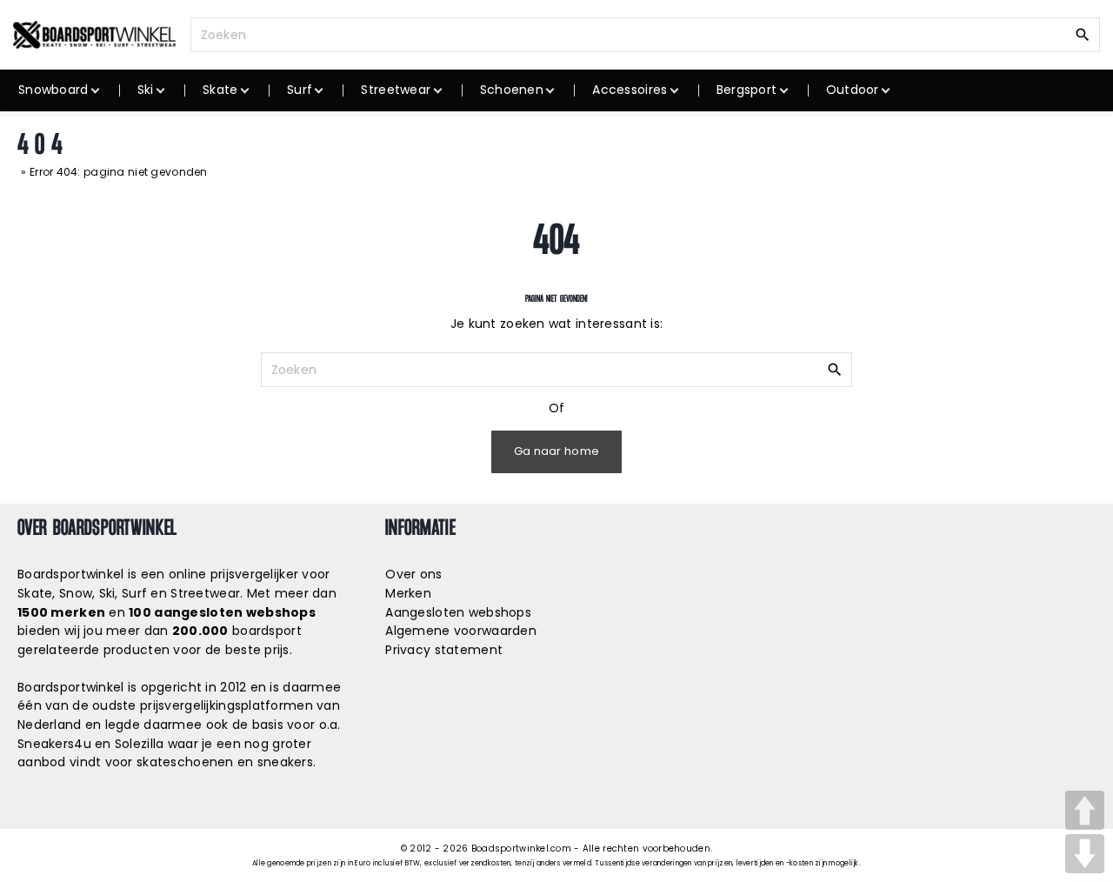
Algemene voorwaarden (461, 630)
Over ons (413, 574)
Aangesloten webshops (458, 612)
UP (1084, 810)
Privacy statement (444, 649)
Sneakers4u (54, 743)
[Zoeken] (1082, 33)
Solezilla (139, 743)
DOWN (1084, 853)
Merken (408, 593)
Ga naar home (556, 451)
